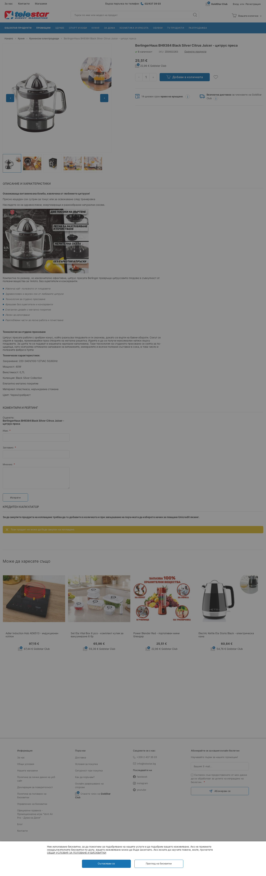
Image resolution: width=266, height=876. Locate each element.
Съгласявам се (106, 863)
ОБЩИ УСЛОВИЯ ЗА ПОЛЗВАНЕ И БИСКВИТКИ (76, 852)
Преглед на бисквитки (159, 863)
